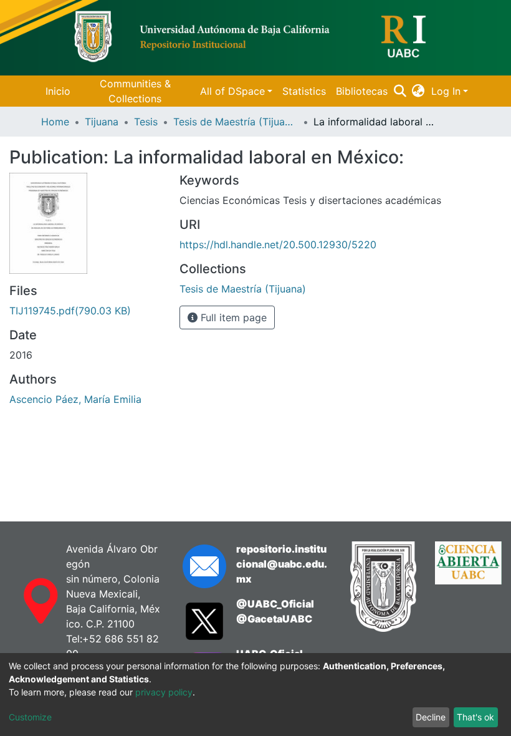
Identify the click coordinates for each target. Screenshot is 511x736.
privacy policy (164, 692)
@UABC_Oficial (275, 604)
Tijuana (101, 121)
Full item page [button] (232, 317)
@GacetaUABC (274, 619)
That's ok (475, 717)
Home (55, 121)
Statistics (304, 91)
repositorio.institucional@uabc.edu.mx (281, 564)
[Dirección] (28, 601)
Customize (30, 717)
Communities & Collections (135, 91)
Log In (446, 91)
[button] (418, 91)
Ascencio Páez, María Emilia (75, 399)
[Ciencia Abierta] (468, 586)
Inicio (57, 91)
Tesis (146, 121)
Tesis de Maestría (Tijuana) (235, 121)
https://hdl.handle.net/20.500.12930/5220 (277, 244)
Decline (431, 717)
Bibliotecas (362, 91)
